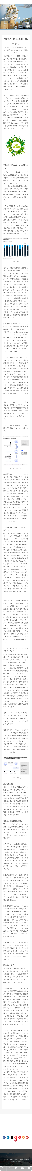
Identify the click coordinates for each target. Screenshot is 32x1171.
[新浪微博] (19, 1137)
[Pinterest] (15, 1140)
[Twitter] (12, 1137)
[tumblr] (15, 1137)
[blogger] (23, 1137)
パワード (16, 52)
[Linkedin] (8, 1137)
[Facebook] (4, 1137)
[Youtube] (27, 1137)
